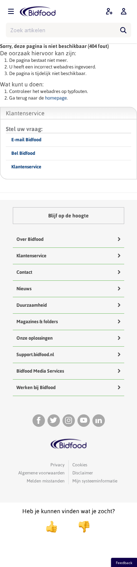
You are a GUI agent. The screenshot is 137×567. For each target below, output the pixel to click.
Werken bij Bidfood (36, 387)
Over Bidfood (29, 239)
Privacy (57, 464)
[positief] (51, 527)
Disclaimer (82, 472)
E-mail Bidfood (26, 139)
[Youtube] (83, 420)
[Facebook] (39, 420)
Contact (24, 272)
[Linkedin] (98, 420)
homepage (56, 98)
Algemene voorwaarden (41, 472)
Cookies (79, 464)
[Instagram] (68, 420)
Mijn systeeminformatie (94, 481)
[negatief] (80, 527)
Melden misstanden (46, 481)
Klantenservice (26, 166)
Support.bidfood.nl (35, 354)
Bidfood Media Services (40, 371)
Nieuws (23, 288)
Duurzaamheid (31, 305)
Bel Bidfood (23, 153)
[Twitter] (53, 420)
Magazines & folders (37, 321)
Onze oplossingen (34, 338)
